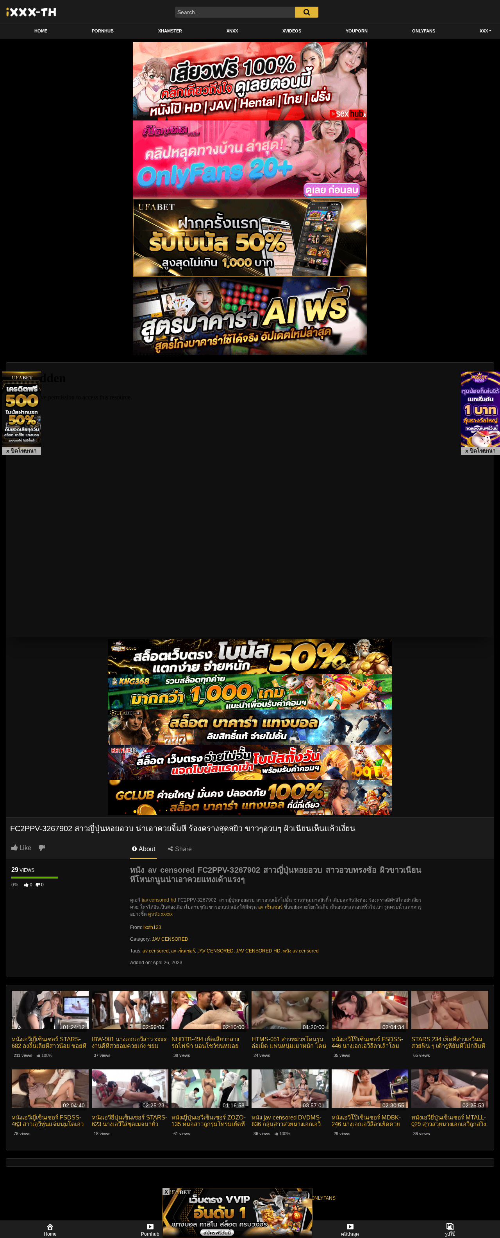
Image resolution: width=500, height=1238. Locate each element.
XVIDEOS (291, 31)
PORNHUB (103, 31)
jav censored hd (159, 900)
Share (182, 849)
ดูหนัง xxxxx (160, 914)
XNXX (232, 31)
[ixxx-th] (31, 11)
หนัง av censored (301, 951)
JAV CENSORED (170, 939)
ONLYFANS (423, 31)
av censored (156, 951)
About (146, 849)
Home (40, 31)
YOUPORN (357, 31)
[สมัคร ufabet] (250, 691)
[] (306, 12)
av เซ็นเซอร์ (270, 907)
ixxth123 (152, 927)
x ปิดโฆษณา (21, 450)
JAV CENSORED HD (258, 951)
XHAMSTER (170, 31)
